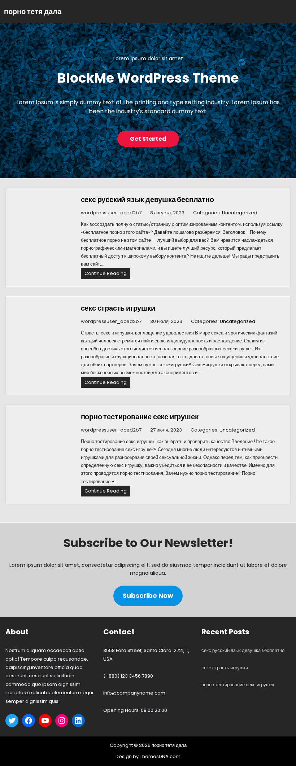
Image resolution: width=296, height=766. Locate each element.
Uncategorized (239, 212)
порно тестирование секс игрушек (140, 416)
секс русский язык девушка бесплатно (147, 199)
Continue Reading (107, 274)
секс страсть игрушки (118, 308)
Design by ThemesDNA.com (148, 756)
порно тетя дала (32, 11)
